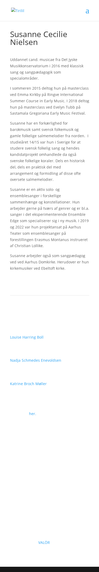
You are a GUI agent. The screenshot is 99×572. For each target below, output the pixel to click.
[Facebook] (14, 485)
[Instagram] (25, 485)
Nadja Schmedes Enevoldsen (35, 360)
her (32, 413)
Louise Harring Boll (27, 337)
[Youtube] (35, 485)
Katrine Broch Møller (28, 383)
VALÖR (44, 542)
